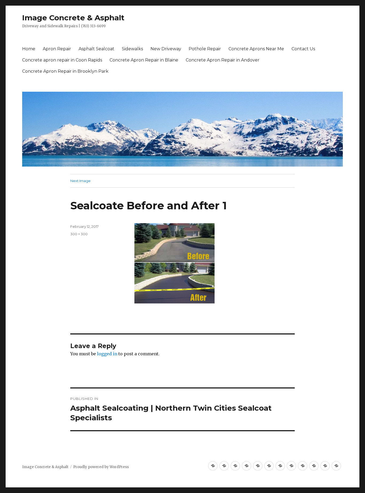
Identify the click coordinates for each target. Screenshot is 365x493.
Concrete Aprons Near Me (256, 48)
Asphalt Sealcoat (96, 48)
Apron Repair (57, 48)
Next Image (80, 181)
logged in (107, 353)
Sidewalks (132, 48)
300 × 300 (79, 234)
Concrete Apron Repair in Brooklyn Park (65, 71)
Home (28, 48)
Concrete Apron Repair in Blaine (144, 60)
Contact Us (303, 48)
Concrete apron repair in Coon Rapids (62, 60)
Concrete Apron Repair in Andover (222, 60)
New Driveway (165, 48)
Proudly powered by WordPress (101, 467)
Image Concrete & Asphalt (73, 17)
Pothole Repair (205, 48)
